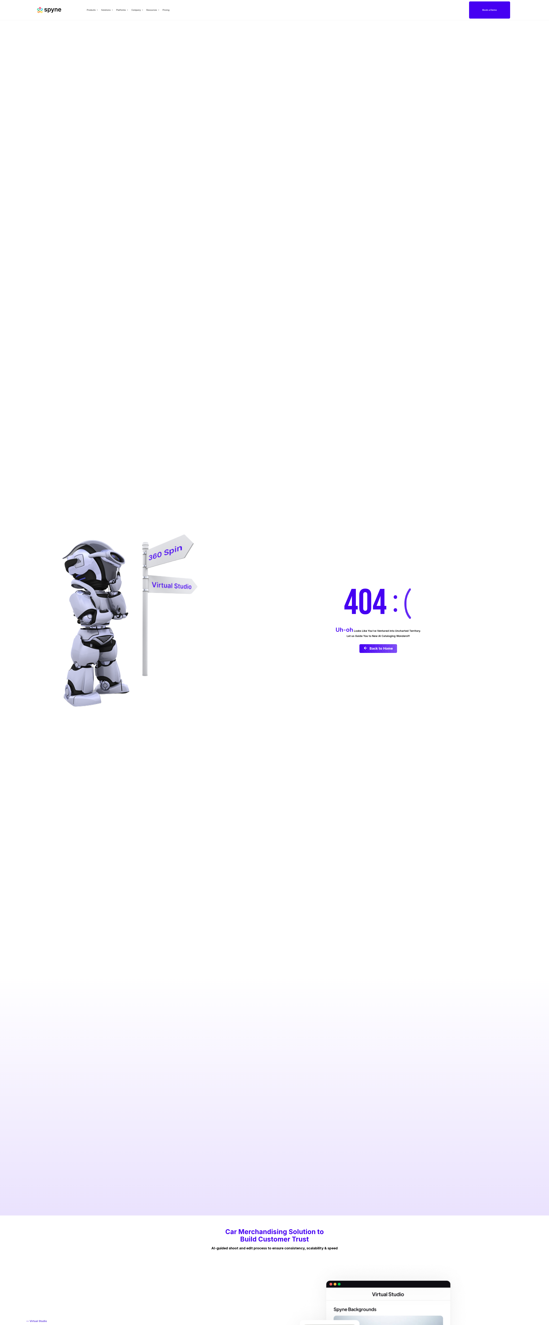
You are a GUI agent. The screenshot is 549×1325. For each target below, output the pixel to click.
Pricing (166, 10)
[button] (489, 10)
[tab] (90, 10)
